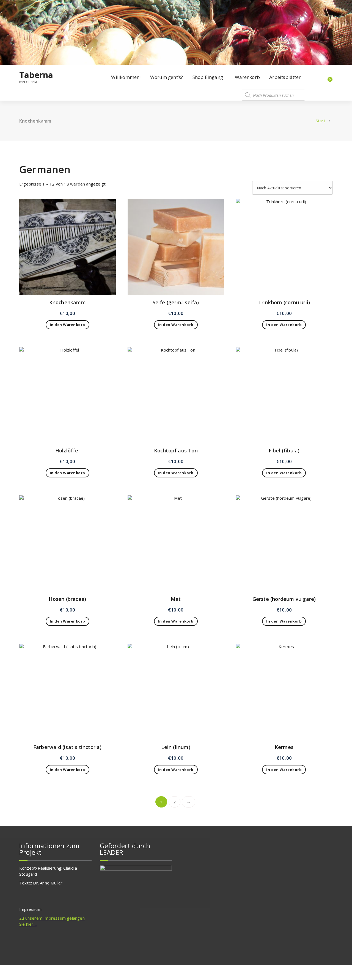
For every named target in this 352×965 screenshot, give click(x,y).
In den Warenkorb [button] (67, 324)
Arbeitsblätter (285, 77)
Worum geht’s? (166, 77)
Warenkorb (247, 77)
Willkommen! (126, 77)
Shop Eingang (208, 77)
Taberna (36, 75)
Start (320, 120)
